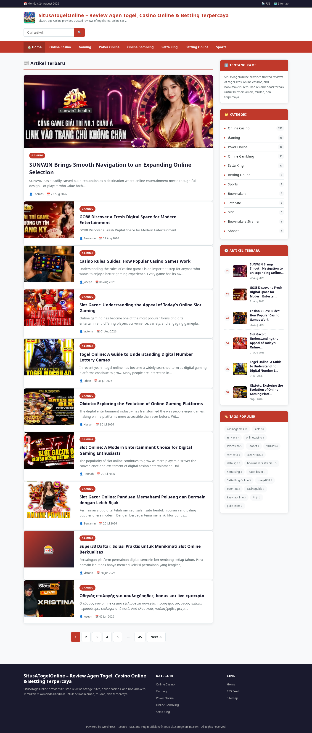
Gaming (85, 47)
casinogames (237, 429)
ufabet (254, 446)
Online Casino (60, 47)
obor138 (233, 489)
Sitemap (232, 698)
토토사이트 (255, 455)
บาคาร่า (233, 437)
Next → (156, 637)
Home (231, 684)
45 (140, 637)
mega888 (265, 480)
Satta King (169, 47)
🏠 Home (34, 47)
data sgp (233, 463)
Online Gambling (140, 47)
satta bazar (257, 472)
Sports (221, 47)
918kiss (272, 446)
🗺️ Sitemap (281, 3)
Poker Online (109, 47)
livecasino (234, 446)
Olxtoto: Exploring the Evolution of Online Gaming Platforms (141, 403)
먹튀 (256, 497)
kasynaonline (236, 497)
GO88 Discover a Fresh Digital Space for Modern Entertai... (266, 292)
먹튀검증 (233, 455)
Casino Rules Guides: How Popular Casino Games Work (134, 261)
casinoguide (255, 489)
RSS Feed (233, 691)
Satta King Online (239, 480)
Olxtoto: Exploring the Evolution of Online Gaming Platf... (266, 389)
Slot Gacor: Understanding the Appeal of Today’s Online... (264, 340)
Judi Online (235, 506)
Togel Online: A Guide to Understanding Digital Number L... (266, 366)
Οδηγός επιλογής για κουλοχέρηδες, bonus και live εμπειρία (141, 595)
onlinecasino (255, 437)
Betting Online (196, 47)
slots (259, 429)
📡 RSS (266, 3)
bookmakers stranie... (262, 463)
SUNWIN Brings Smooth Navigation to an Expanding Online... (267, 268)
